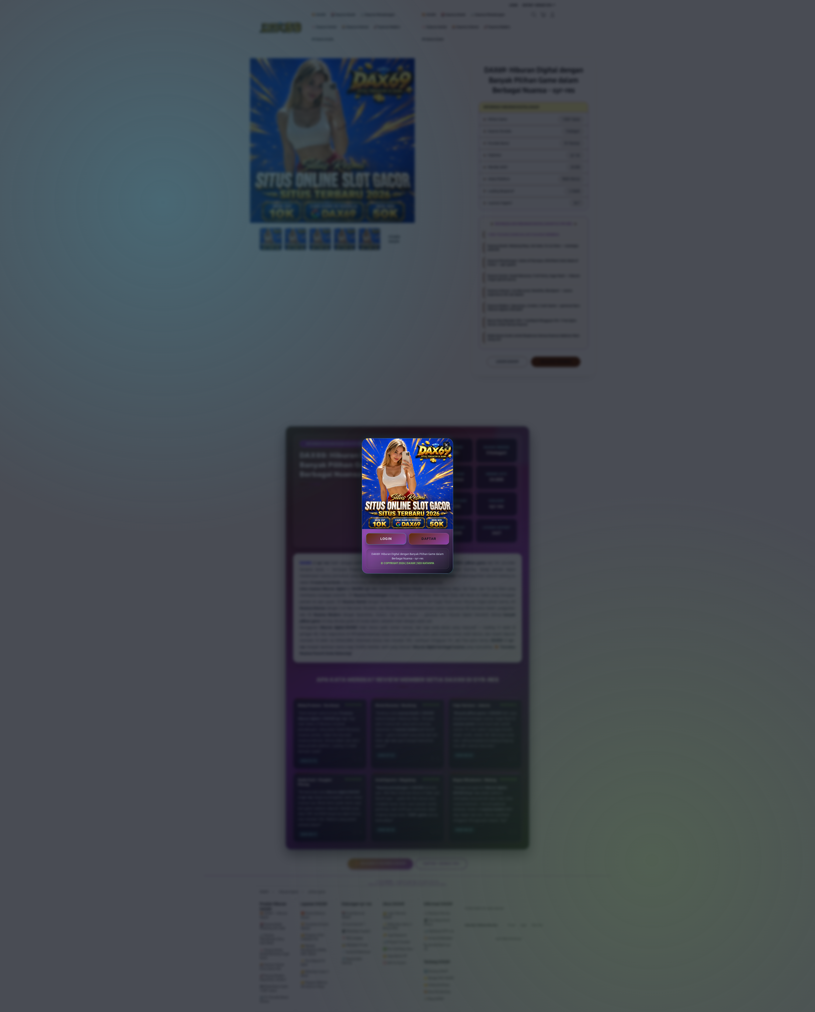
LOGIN (386, 539)
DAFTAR (429, 539)
